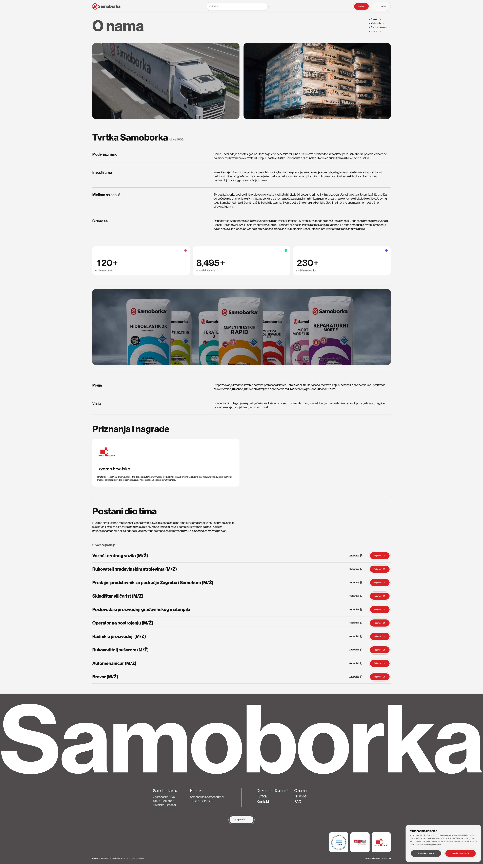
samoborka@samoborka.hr (207, 797)
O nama (300, 791)
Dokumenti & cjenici (272, 791)
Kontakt (263, 802)
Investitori (386, 858)
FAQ (297, 802)
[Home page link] (106, 6)
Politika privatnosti (372, 858)
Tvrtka (262, 796)
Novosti (300, 796)
